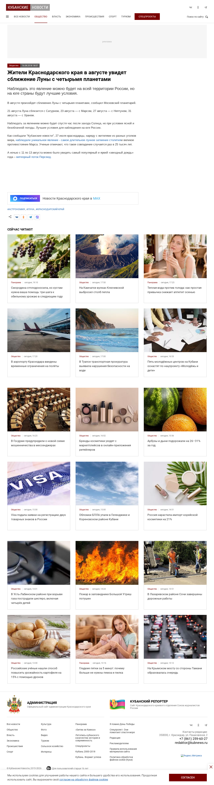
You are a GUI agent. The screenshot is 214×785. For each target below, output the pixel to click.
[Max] (37, 217)
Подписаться (28, 198)
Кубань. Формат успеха (88, 757)
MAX (96, 198)
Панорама (81, 724)
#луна (30, 209)
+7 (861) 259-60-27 (193, 739)
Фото (44, 729)
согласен (188, 777)
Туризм (126, 16)
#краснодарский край (50, 209)
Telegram (205, 7)
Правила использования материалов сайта (123, 750)
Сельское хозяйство (52, 746)
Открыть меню (7, 17)
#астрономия (16, 209)
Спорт (113, 16)
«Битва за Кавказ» (85, 729)
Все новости (22, 16)
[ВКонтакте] (16, 217)
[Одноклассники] (23, 217)
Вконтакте (190, 7)
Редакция (115, 737)
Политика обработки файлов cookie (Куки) (121, 758)
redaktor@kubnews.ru (191, 743)
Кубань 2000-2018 (85, 751)
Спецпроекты (147, 16)
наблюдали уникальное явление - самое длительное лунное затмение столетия (68, 140)
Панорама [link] (16, 282)
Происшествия (94, 16)
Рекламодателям (119, 743)
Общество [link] (84, 282)
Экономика (73, 16)
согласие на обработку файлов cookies (83, 779)
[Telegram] (30, 217)
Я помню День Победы (122, 724)
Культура (46, 724)
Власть (56, 16)
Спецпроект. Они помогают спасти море (122, 731)
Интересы (46, 751)
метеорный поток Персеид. (33, 157)
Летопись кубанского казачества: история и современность (87, 738)
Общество (40, 16)
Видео (44, 735)
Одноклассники (198, 7)
